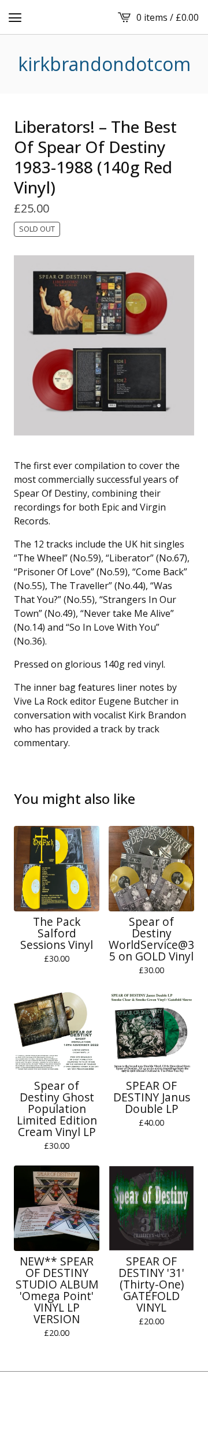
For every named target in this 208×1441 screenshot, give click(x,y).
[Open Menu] (15, 17)
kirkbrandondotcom (104, 64)
